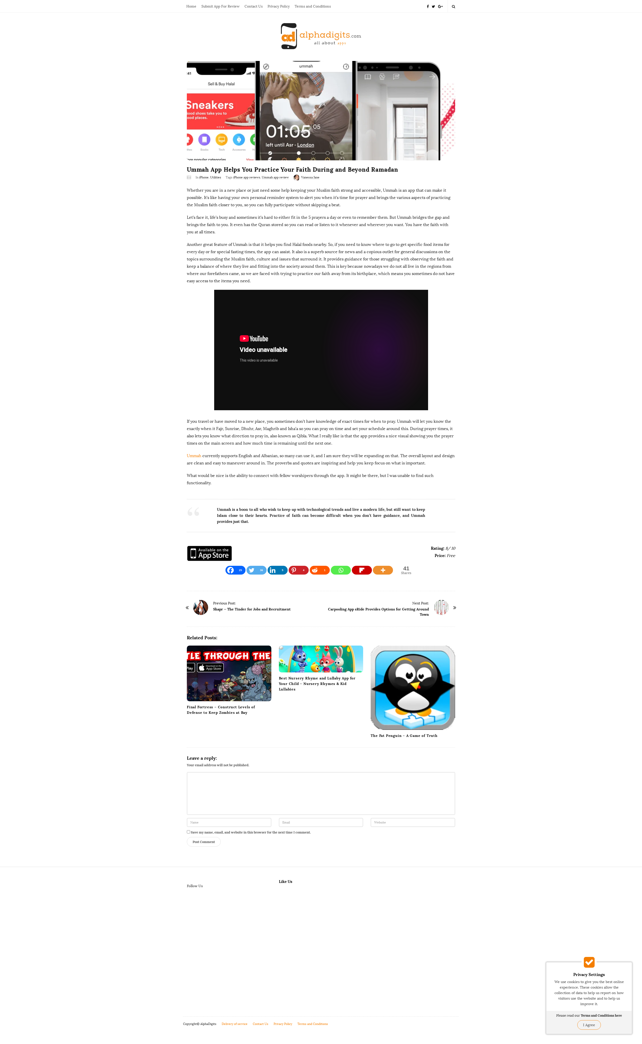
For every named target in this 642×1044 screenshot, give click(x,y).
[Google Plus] (440, 6)
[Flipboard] (362, 570)
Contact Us (254, 6)
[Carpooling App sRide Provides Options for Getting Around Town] (441, 607)
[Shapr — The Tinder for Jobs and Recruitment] (200, 607)
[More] (383, 570)
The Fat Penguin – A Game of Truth (404, 735)
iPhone (204, 177)
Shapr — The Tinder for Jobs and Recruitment (252, 609)
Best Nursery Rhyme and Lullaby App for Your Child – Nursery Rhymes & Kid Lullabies (317, 683)
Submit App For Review (220, 6)
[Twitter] (433, 6)
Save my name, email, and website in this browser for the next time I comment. (251, 832)
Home (191, 6)
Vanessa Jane (310, 177)
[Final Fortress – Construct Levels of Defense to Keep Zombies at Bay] (229, 673)
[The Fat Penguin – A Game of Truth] (413, 688)
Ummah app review (275, 177)
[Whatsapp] (341, 570)
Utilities (215, 177)
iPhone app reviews (246, 177)
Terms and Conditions (313, 6)
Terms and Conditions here (601, 1015)
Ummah (194, 455)
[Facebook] (428, 6)
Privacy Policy (279, 6)
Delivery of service (235, 1024)
